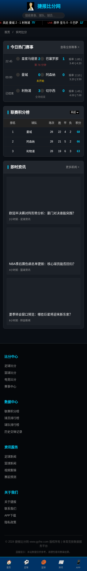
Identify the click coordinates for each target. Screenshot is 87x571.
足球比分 (10, 365)
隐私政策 (10, 522)
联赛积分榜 (11, 411)
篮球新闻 (10, 463)
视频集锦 (10, 470)
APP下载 (10, 515)
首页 (7, 32)
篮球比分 (10, 372)
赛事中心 (10, 386)
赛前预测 (10, 477)
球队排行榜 (11, 424)
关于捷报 (10, 501)
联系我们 (10, 508)
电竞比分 (10, 379)
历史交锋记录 (13, 431)
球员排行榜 (11, 418)
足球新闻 (10, 456)
